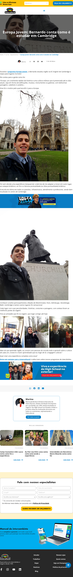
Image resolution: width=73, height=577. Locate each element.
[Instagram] (7, 569)
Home (1, 54)
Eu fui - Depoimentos (12, 54)
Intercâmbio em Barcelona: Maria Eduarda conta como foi (61, 454)
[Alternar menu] (44, 11)
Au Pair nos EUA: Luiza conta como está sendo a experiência (36, 454)
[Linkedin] (20, 569)
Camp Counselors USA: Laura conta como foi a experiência (11, 454)
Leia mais (17, 460)
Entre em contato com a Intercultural (15, 359)
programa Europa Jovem (17, 72)
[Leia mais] (22, 460)
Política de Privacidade (41, 503)
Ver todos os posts (33, 417)
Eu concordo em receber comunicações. (17, 501)
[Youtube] (13, 569)
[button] (30, 61)
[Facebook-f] (1, 569)
